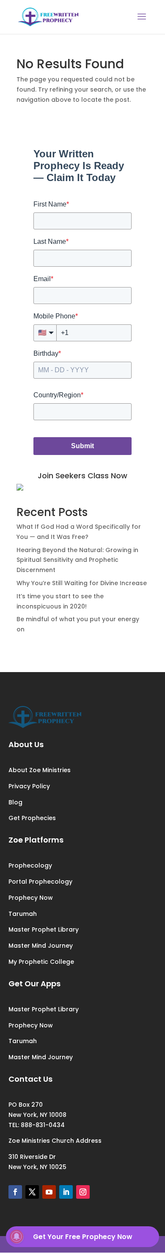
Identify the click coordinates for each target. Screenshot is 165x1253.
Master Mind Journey (40, 945)
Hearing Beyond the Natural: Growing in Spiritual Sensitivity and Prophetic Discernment (77, 560)
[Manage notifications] (16, 1236)
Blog (15, 802)
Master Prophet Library (43, 929)
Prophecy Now (30, 897)
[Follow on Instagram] (83, 1192)
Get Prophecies (32, 818)
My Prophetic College (41, 961)
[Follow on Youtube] (49, 1192)
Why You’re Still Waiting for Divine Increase (81, 583)
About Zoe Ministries (39, 770)
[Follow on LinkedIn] (66, 1192)
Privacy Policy (29, 786)
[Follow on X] (32, 1192)
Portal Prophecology (40, 881)
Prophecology (30, 865)
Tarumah (22, 914)
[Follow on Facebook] (15, 1192)
